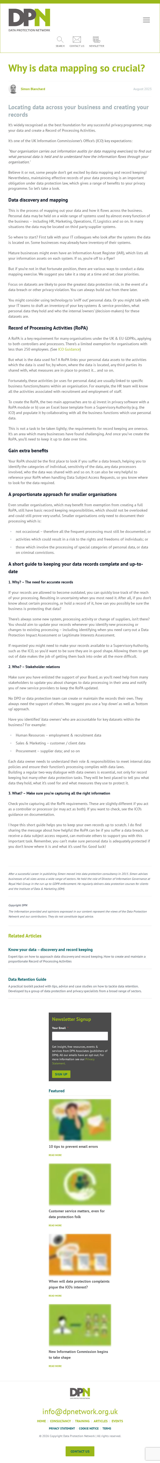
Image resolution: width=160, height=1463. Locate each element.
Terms (106, 1428)
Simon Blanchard (33, 89)
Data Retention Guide (27, 979)
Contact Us (80, 1451)
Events (117, 1421)
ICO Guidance (69, 349)
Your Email (60, 1028)
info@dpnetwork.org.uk (80, 1411)
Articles (101, 1421)
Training (82, 1421)
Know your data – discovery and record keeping (50, 949)
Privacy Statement (62, 1428)
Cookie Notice (89, 1428)
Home (41, 1421)
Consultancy (60, 1421)
